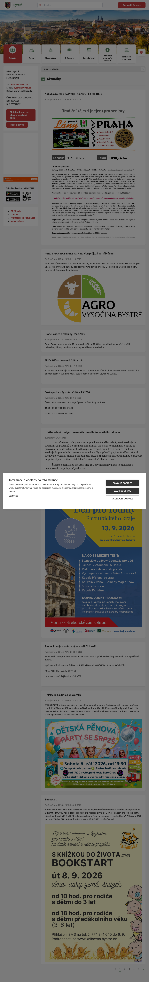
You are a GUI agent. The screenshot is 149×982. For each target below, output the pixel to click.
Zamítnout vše (122, 491)
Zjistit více (13, 496)
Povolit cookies (122, 483)
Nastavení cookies (122, 499)
